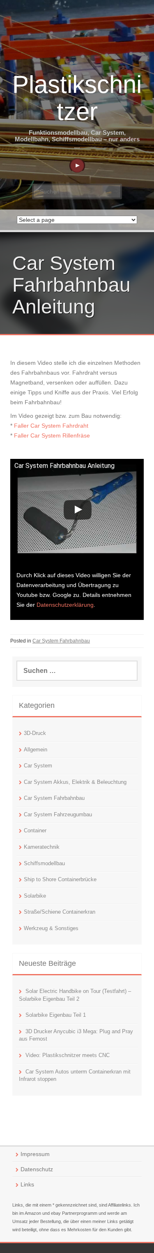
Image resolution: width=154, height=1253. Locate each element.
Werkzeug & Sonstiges (51, 928)
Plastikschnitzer (77, 98)
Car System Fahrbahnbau (61, 641)
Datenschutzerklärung (65, 604)
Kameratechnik (42, 847)
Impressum (35, 1154)
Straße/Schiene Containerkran (59, 912)
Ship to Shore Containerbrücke (60, 879)
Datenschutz (37, 1169)
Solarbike (35, 896)
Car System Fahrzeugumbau (58, 814)
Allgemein (35, 749)
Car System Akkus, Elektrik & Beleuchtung (75, 782)
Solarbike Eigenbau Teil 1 (55, 1015)
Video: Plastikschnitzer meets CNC (67, 1055)
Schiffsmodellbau (44, 863)
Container (35, 830)
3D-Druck (35, 733)
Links (27, 1184)
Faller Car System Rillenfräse (52, 435)
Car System (38, 765)
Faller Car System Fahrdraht (51, 425)
